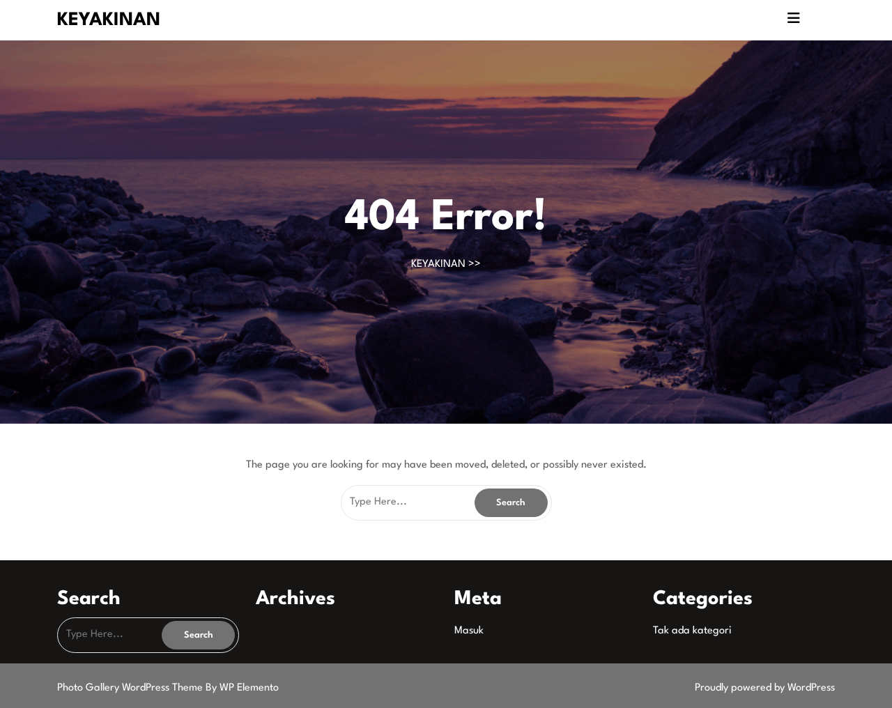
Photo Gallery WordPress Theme (131, 688)
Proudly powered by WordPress (765, 688)
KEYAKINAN (108, 20)
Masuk (469, 631)
